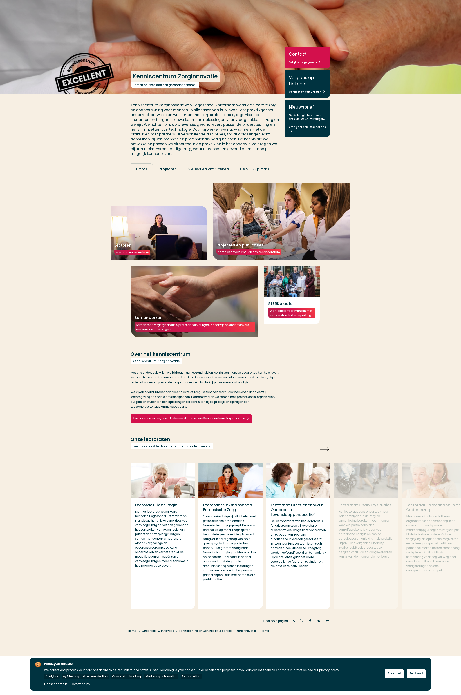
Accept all (394, 673)
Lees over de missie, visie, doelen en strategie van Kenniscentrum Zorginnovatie (189, 418)
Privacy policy (80, 684)
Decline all (417, 673)
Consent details (56, 684)
